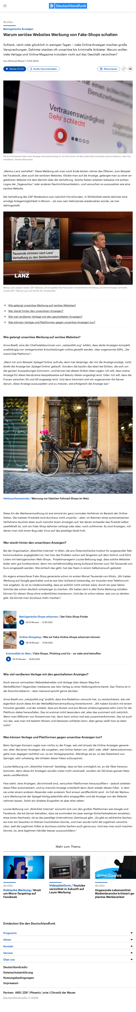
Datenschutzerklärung (18, 972)
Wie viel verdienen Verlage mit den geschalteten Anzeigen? (45, 316)
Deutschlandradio (15, 967)
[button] (5, 5)
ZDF (26, 992)
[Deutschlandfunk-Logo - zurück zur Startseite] (68, 6)
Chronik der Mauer (63, 992)
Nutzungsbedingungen (18, 977)
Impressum (10, 983)
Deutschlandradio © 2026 (20, 997)
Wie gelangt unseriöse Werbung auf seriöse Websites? (42, 305)
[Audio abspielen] (21, 622)
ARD (18, 992)
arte (46, 992)
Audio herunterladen (45, 68)
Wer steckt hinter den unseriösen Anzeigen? (35, 310)
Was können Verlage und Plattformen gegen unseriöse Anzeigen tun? (51, 322)
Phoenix (36, 992)
